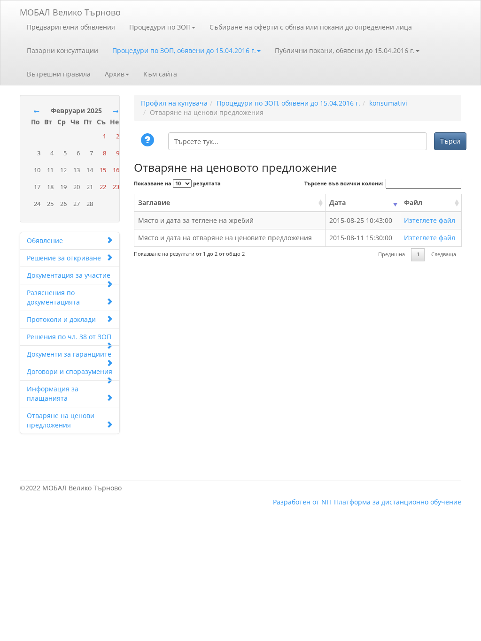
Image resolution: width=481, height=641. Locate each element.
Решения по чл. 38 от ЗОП (69, 336)
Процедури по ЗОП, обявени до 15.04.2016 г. (184, 50)
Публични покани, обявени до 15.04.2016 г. (345, 50)
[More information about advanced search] (149, 140)
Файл (413, 202)
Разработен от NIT (302, 501)
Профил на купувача (174, 103)
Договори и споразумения (69, 371)
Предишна (391, 254)
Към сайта (160, 73)
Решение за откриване (64, 257)
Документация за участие (68, 275)
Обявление (45, 240)
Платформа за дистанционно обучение (397, 501)
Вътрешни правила (59, 73)
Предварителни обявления (71, 27)
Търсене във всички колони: (343, 183)
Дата (337, 202)
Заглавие (154, 202)
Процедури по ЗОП (160, 27)
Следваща (443, 254)
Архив (114, 73)
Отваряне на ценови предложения (60, 420)
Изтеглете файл (429, 220)
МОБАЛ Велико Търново (70, 11)
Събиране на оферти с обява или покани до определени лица (310, 27)
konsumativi (388, 103)
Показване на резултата (177, 183)
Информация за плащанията (52, 393)
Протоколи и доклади (61, 319)
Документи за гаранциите (69, 354)
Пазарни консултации (62, 50)
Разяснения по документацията (53, 297)
